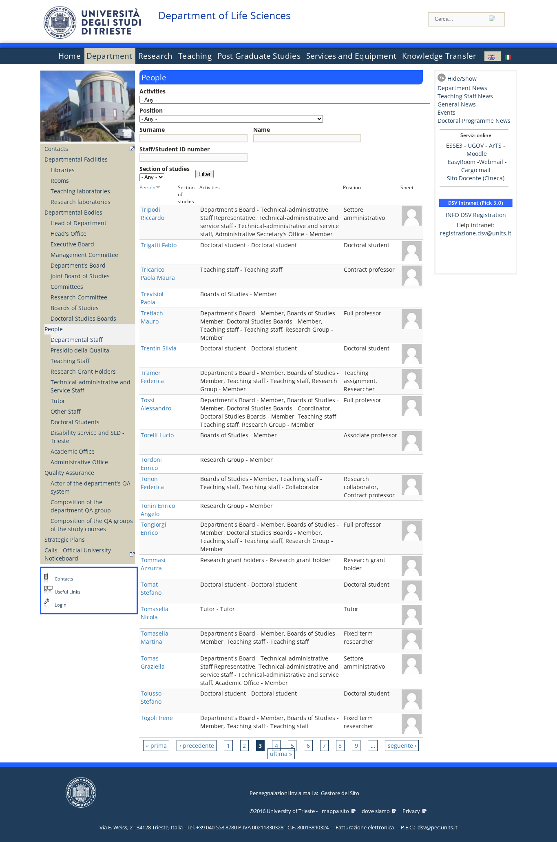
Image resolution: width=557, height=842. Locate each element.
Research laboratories (81, 202)
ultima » (281, 754)
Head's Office (68, 233)
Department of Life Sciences (224, 15)
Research (155, 56)
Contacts (56, 149)
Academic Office (73, 451)
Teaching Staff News (465, 96)
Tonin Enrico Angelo (158, 510)
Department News (462, 88)
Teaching (195, 56)
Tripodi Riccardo (152, 214)
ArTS (495, 145)
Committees (67, 286)
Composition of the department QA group (81, 506)
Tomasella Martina (154, 637)
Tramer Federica (152, 377)
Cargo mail (476, 170)
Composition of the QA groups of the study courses (92, 525)
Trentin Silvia (159, 348)
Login (60, 605)
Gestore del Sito (340, 793)
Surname (152, 129)
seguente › (402, 745)
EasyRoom (462, 162)
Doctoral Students (75, 422)
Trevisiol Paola (152, 298)
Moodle (476, 153)
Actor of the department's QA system (90, 487)
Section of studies (164, 169)
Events (446, 112)
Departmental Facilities (76, 159)
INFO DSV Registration (476, 215)
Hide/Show (462, 78)
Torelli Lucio (157, 435)
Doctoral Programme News (474, 120)
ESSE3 (454, 145)
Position (151, 110)
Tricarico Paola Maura (158, 273)
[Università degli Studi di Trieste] (92, 36)
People (53, 329)
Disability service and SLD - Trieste (87, 437)
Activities (152, 91)
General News (457, 104)
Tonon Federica (152, 483)
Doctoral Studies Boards (83, 318)
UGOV (476, 145)
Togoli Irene (157, 718)
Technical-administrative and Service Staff (90, 386)
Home (69, 56)
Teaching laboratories (80, 191)
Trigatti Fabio (159, 245)
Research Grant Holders (83, 371)
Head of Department (78, 223)
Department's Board (78, 265)
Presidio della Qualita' (81, 350)
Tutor (58, 401)
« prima (156, 745)
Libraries (63, 170)
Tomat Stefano (151, 588)
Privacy (411, 811)
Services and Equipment (351, 56)
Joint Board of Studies (80, 276)
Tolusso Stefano (151, 697)
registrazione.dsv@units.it (475, 233)
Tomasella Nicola (154, 613)
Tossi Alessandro (156, 404)
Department (109, 56)
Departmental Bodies (73, 212)
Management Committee (84, 255)
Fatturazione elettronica (365, 827)
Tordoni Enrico (151, 464)
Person (147, 187)
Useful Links (67, 592)
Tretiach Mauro (152, 317)
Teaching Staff (70, 361)
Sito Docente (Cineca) (475, 178)
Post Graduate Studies (259, 56)
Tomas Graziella (153, 662)
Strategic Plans (64, 539)
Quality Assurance (69, 472)
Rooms (60, 180)
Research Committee (79, 297)
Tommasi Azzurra (153, 564)
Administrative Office (79, 462)
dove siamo (376, 811)
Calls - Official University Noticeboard (77, 554)
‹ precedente (196, 745)
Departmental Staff (76, 339)
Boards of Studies (75, 308)
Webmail (491, 162)
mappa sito (335, 811)
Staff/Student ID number (174, 149)
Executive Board (72, 244)
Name (261, 129)
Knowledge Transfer (439, 56)
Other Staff (65, 411)
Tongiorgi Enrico (153, 528)
